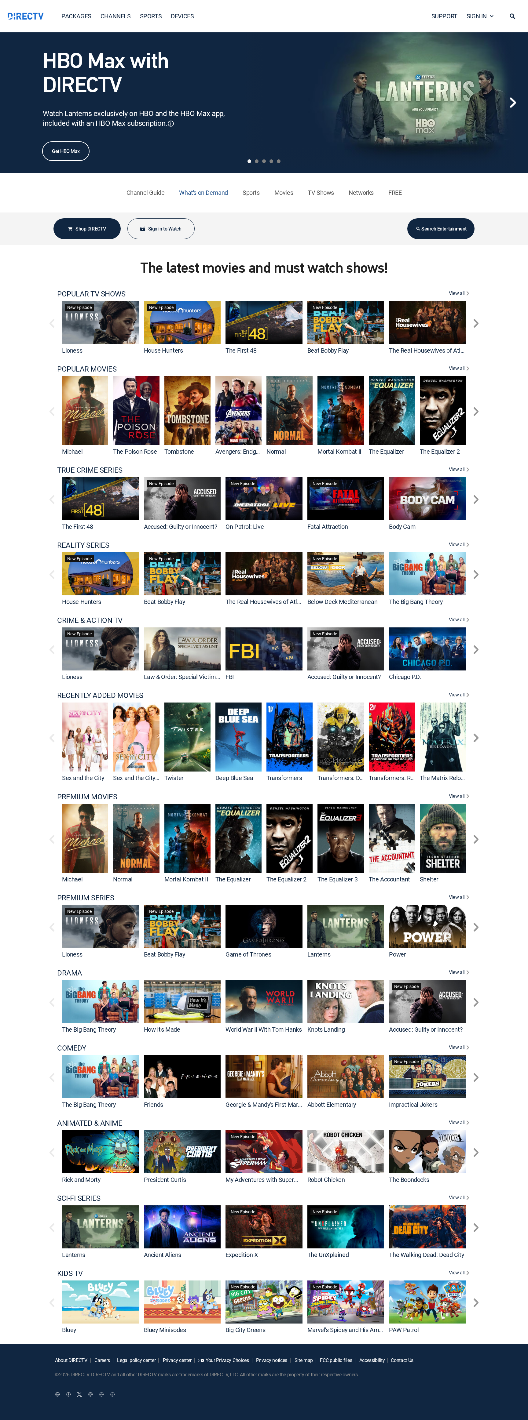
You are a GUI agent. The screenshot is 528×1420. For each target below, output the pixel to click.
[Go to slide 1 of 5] (249, 161)
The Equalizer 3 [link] (337, 879)
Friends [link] (153, 1104)
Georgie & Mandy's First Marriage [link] (268, 1104)
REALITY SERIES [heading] (83, 545)
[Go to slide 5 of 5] (278, 161)
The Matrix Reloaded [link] (447, 778)
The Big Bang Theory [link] (415, 601)
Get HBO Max (66, 151)
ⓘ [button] (171, 123)
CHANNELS (116, 16)
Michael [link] (72, 451)
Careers (102, 1360)
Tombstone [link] (179, 451)
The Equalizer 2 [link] (440, 451)
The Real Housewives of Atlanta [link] (430, 350)
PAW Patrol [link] (404, 1330)
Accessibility (371, 1360)
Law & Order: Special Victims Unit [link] (187, 677)
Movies (283, 192)
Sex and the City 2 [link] (136, 778)
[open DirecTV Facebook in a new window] (68, 1394)
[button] (512, 16)
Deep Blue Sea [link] (234, 778)
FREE (395, 192)
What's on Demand (203, 192)
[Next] (513, 102)
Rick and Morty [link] (81, 1179)
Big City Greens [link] (245, 1330)
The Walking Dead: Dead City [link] (426, 1255)
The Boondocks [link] (409, 1179)
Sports (251, 192)
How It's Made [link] (162, 1029)
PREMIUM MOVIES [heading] (87, 796)
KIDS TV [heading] (70, 1273)
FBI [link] (230, 677)
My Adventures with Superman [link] (266, 1179)
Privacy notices (271, 1360)
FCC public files (335, 1360)
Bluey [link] (69, 1330)
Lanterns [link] (319, 954)
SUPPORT (444, 16)
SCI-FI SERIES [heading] (79, 1198)
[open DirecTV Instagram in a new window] (90, 1394)
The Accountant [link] (389, 879)
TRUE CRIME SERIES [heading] (90, 470)
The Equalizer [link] (386, 451)
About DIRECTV (71, 1360)
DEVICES (182, 16)
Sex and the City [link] (83, 778)
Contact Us (402, 1360)
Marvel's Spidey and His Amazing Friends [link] (360, 1330)
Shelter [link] (429, 879)
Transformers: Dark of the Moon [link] (359, 778)
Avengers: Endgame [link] (241, 451)
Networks (361, 192)
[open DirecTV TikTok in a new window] (112, 1394)
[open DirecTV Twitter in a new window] (79, 1394)
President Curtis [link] (165, 1179)
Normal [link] (276, 451)
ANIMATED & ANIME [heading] (89, 1123)
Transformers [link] (284, 778)
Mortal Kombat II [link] (339, 451)
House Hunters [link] (163, 350)
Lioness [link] (72, 350)
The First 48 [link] (241, 350)
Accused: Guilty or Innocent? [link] (180, 526)
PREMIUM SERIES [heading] (85, 897)
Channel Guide (146, 192)
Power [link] (397, 954)
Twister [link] (174, 778)
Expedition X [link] (242, 1255)
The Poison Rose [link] (135, 451)
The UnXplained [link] (328, 1255)
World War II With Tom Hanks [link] (264, 1029)
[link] (100, 322)
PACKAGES (76, 16)
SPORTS (151, 16)
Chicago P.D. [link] (405, 677)
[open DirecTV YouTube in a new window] (101, 1394)
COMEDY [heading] (71, 1048)
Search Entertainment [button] (443, 228)
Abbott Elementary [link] (331, 1104)
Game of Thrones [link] (248, 954)
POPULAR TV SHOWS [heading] (91, 294)
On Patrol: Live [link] (245, 526)
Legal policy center (136, 1360)
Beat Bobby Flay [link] (328, 350)
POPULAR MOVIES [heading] (86, 369)
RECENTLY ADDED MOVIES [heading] (100, 695)
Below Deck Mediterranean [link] (342, 601)
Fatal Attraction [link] (327, 526)
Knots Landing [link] (326, 1029)
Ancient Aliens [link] (162, 1255)
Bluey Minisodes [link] (165, 1330)
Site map (303, 1360)
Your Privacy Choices (227, 1360)
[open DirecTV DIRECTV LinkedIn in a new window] (57, 1394)
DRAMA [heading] (69, 973)
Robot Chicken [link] (326, 1179)
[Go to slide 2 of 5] (256, 161)
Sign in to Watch (164, 228)
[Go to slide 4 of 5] (271, 161)
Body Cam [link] (402, 526)
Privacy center (177, 1360)
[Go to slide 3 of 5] (264, 161)
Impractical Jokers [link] (413, 1104)
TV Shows (321, 192)
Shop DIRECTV (90, 228)
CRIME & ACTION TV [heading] (90, 620)
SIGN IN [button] (477, 16)
